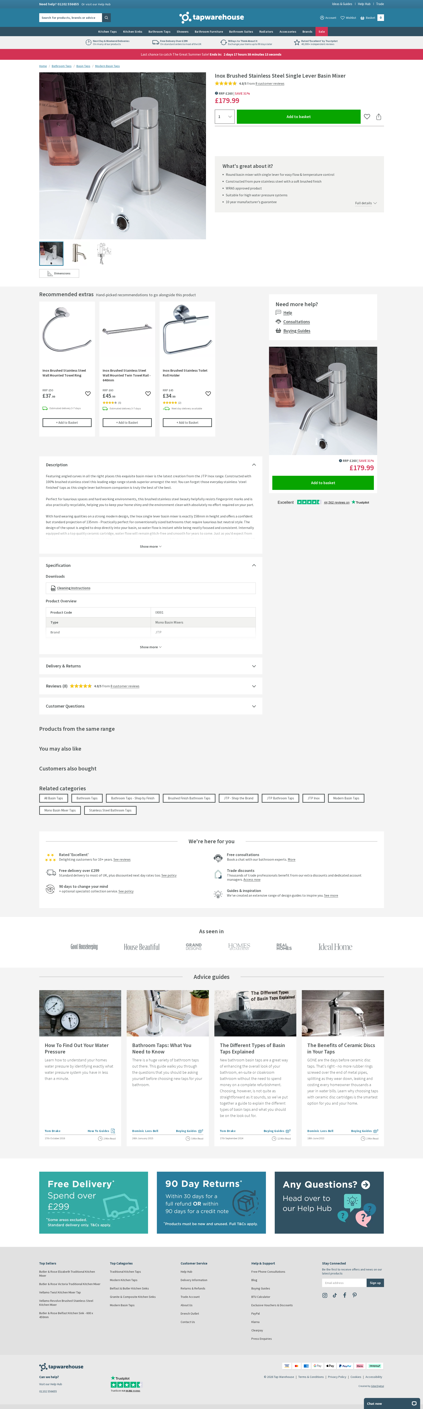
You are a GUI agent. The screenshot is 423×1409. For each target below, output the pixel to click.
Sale (322, 32)
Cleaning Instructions (73, 588)
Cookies (356, 1377)
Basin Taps (83, 66)
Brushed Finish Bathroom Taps (189, 798)
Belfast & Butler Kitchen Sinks (129, 1288)
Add (74, 422)
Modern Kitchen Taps (123, 1280)
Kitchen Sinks (133, 32)
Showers (183, 32)
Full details (363, 203)
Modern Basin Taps (107, 66)
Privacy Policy (337, 1377)
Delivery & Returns (63, 666)
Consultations (296, 321)
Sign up (375, 1282)
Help (287, 312)
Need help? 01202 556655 (75, 4)
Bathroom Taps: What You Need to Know (161, 1048)
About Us (187, 1305)
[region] (150, 372)
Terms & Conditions (311, 1377)
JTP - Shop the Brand (238, 798)
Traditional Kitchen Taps (125, 1272)
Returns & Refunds (193, 1288)
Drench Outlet (190, 1313)
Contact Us (188, 1322)
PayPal (255, 1313)
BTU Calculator (260, 1297)
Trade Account (190, 1297)
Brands (307, 32)
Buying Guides (296, 330)
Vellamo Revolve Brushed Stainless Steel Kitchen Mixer (66, 1303)
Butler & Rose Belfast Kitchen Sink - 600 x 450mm (66, 1315)
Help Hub (364, 4)
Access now (251, 879)
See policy (168, 875)
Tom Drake (53, 1131)
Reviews (53, 686)
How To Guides (102, 1131)
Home (43, 66)
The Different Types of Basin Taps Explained (252, 1048)
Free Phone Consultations (268, 1272)
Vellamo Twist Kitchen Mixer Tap (60, 1292)
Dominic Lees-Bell (145, 1131)
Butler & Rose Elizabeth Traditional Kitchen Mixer (67, 1274)
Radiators (266, 32)
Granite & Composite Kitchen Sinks (133, 1297)
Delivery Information (194, 1280)
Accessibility (373, 1377)
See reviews (122, 859)
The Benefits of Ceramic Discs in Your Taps (341, 1048)
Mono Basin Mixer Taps (60, 810)
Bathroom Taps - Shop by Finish (132, 798)
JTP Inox (314, 798)
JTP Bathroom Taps (280, 798)
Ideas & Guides (342, 4)
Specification (58, 565)
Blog (254, 1280)
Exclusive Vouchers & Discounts (272, 1305)
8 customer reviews (270, 83)
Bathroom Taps (159, 32)
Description (57, 464)
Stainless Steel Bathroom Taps (110, 810)
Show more (149, 546)
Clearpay (257, 1330)
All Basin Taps (53, 798)
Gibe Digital (377, 1386)
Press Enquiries (261, 1339)
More (291, 859)
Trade (380, 4)
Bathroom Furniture (209, 32)
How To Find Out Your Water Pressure (77, 1048)
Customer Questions (65, 706)
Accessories (288, 32)
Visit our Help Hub (50, 1384)
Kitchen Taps (107, 32)
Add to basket (315, 116)
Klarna (255, 1322)
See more (331, 895)
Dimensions (66, 274)
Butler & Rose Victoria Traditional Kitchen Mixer (69, 1284)
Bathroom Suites (241, 32)
